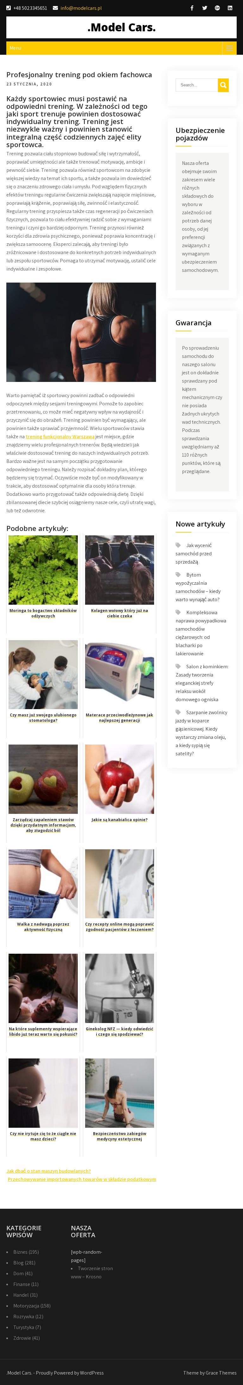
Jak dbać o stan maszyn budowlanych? (48, 1171)
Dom (18, 1273)
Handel (21, 1295)
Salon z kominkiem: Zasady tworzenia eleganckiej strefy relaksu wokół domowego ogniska (202, 683)
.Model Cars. (122, 27)
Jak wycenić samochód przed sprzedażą (194, 553)
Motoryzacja (26, 1305)
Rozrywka (23, 1316)
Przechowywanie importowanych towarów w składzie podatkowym (82, 1179)
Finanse (21, 1284)
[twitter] (205, 8)
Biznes (20, 1252)
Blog (18, 1262)
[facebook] (192, 8)
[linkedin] (230, 8)
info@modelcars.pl (81, 8)
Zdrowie (22, 1338)
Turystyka (23, 1327)
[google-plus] (217, 8)
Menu (15, 48)
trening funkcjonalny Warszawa (60, 436)
